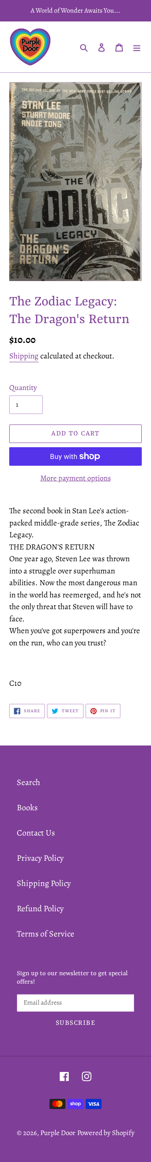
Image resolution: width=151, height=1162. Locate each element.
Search (28, 782)
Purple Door (58, 1133)
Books (27, 807)
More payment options (75, 478)
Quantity (23, 387)
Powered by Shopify (106, 1133)
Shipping (24, 355)
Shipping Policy (44, 883)
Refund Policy (40, 908)
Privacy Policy (40, 858)
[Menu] (137, 47)
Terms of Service (45, 933)
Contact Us (36, 832)
